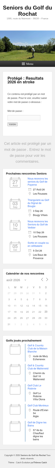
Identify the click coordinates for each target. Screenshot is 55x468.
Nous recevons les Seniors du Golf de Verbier (38, 224)
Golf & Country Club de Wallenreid (38, 367)
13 (27, 305)
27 (27, 318)
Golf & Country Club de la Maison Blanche (37, 348)
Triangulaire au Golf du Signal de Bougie (38, 203)
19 (21, 312)
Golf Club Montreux (38, 405)
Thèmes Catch (40, 462)
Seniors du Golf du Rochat (27, 10)
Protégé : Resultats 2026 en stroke (25, 80)
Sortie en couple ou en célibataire (38, 244)
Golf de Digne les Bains (37, 424)
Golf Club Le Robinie (34, 387)
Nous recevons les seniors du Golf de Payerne (38, 181)
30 (27, 293)
